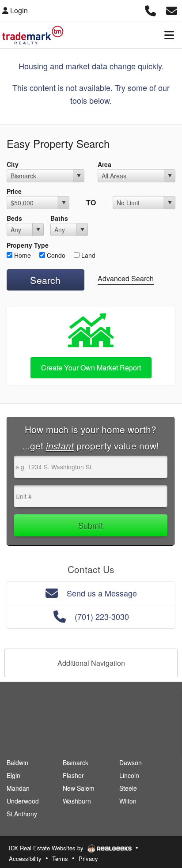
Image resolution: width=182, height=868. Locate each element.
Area (104, 164)
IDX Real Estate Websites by (47, 848)
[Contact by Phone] (150, 9)
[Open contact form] (171, 9)
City (13, 164)
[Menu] (169, 34)
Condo (55, 255)
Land (87, 255)
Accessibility (25, 858)
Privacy (88, 858)
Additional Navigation (91, 663)
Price (14, 191)
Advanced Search (126, 278)
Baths (59, 218)
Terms (60, 858)
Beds (14, 218)
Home (21, 255)
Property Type (28, 245)
